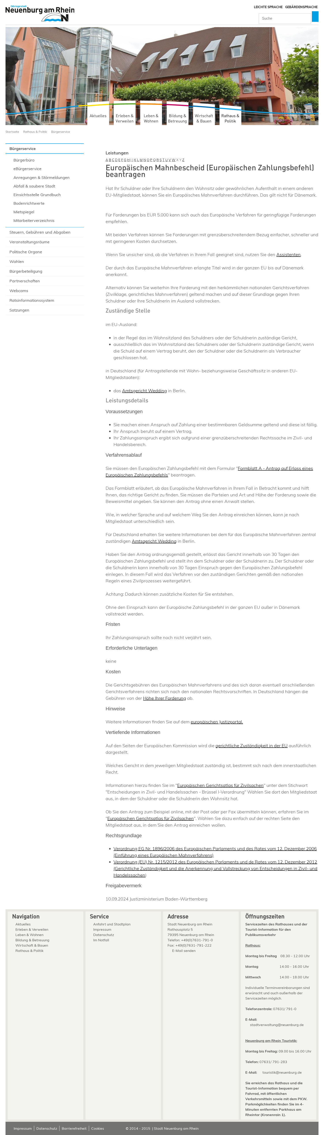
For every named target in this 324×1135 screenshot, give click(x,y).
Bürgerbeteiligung (25, 271)
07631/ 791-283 (273, 1062)
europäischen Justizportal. (217, 721)
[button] (315, 16)
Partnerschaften (24, 280)
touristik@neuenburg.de (282, 1072)
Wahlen (16, 261)
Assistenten (288, 254)
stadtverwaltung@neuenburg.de (277, 1024)
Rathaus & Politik (230, 118)
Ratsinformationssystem (31, 300)
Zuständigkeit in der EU (263, 745)
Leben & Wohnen (151, 118)
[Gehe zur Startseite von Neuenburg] (40, 13)
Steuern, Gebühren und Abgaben (40, 232)
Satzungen (19, 310)
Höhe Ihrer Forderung (164, 698)
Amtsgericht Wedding (144, 390)
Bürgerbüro (23, 160)
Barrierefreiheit (74, 1128)
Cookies (97, 1128)
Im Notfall (101, 940)
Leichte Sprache (268, 7)
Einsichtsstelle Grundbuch (37, 194)
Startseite (12, 131)
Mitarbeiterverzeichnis (33, 220)
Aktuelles (98, 116)
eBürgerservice (27, 168)
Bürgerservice (60, 131)
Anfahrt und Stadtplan (111, 924)
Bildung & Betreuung (177, 118)
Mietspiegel (23, 211)
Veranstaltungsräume (29, 241)
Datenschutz (103, 934)
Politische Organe (25, 251)
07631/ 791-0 (284, 1009)
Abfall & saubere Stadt (34, 186)
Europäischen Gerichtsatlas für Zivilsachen (220, 785)
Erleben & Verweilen (125, 118)
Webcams (18, 290)
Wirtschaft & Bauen (204, 118)
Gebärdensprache (301, 7)
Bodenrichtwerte (29, 203)
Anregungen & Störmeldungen (41, 177)
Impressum (102, 929)
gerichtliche (227, 745)
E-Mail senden (184, 950)
